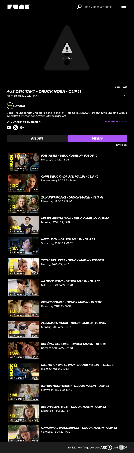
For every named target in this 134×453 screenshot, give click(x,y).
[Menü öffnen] (123, 6)
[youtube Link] (9, 127)
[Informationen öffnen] (125, 96)
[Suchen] (79, 7)
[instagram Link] (15, 127)
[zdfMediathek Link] (22, 127)
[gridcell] (66, 162)
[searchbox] (101, 7)
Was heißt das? (116, 121)
